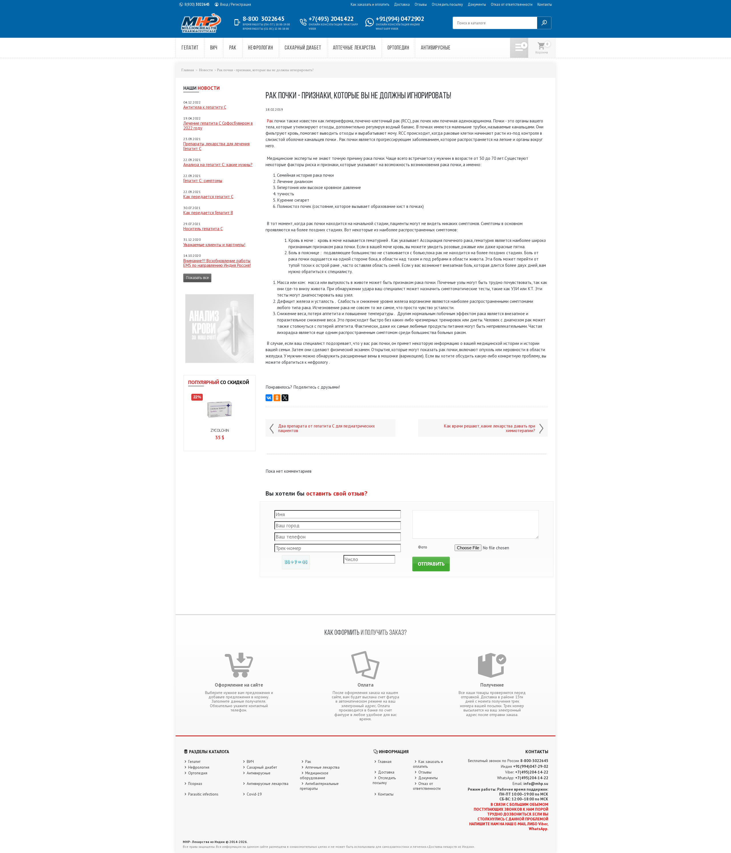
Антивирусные (436, 48)
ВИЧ (214, 48)
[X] (285, 397)
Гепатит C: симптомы (202, 180)
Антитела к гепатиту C (204, 107)
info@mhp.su (535, 783)
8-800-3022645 (534, 760)
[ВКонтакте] (269, 397)
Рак (233, 48)
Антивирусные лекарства (267, 783)
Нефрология (260, 48)
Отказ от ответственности (512, 4)
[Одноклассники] (277, 397)
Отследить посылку (447, 4)
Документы (477, 4)
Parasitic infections (203, 794)
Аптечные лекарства (354, 48)
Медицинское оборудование (314, 775)
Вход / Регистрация (235, 4)
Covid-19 (254, 794)
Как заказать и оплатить (370, 4)
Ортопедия (398, 48)
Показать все (197, 277)
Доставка (402, 4)
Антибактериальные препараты (319, 786)
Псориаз (195, 783)
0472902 (400, 18)
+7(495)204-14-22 (531, 772)
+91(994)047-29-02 (530, 766)
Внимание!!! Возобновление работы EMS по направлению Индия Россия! (217, 263)
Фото (422, 547)
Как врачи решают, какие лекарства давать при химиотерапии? (489, 428)
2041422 (331, 18)
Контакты (544, 4)
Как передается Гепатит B (208, 212)
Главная (187, 70)
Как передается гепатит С (208, 196)
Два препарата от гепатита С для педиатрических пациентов (326, 428)
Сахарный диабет (303, 48)
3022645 (197, 4)
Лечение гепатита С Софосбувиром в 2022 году (218, 125)
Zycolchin (219, 430)
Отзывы (421, 4)
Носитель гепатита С (203, 228)
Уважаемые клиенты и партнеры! (214, 244)
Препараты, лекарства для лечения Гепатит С (216, 146)
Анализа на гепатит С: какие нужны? (217, 164)
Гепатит (190, 48)
